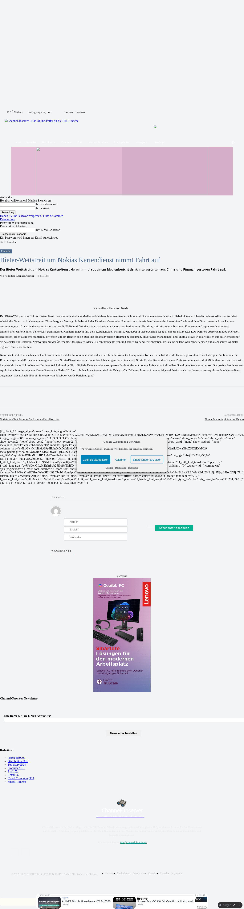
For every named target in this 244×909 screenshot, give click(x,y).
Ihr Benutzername (46, 204)
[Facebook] (230, 112)
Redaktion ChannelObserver (19, 276)
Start (2, 242)
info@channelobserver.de (133, 842)
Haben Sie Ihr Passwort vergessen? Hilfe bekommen (31, 216)
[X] (235, 112)
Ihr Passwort (42, 208)
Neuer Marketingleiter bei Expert (224, 419)
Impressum (133, 467)
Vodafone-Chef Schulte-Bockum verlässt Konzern (29, 419)
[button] (233, 142)
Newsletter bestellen (123, 733)
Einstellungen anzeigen (147, 459)
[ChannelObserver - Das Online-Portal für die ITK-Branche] (44, 126)
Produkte (12, 242)
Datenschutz (120, 467)
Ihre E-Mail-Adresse (47, 229)
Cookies (109, 467)
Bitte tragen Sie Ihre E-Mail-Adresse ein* (27, 715)
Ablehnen (120, 459)
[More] (82, 288)
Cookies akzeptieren (95, 459)
